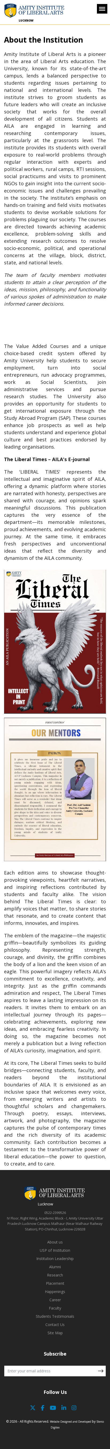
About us (55, 1242)
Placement (55, 1283)
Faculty (55, 1308)
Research (55, 1275)
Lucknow (26, 20)
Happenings (55, 1291)
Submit (100, 1371)
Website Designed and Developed (70, 1421)
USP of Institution (55, 1250)
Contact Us (55, 1324)
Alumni (55, 1266)
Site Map (55, 1332)
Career (55, 1299)
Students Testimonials (55, 1316)
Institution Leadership (55, 1258)
